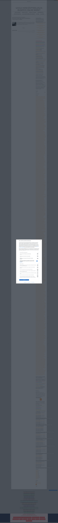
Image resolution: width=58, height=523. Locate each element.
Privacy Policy (32, 282)
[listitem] (29, 252)
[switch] (37, 253)
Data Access (29, 282)
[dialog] (29, 261)
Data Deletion (25, 282)
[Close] (40, 240)
